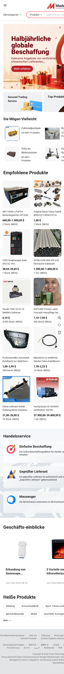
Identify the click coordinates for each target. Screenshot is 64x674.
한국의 (27, 647)
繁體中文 (45, 644)
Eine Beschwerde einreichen (12, 635)
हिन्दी (60, 647)
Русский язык (13, 647)
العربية (37, 647)
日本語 (56, 644)
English (21, 644)
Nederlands (49, 647)
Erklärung (45, 635)
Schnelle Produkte (28, 638)
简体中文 (32, 644)
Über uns (33, 635)
